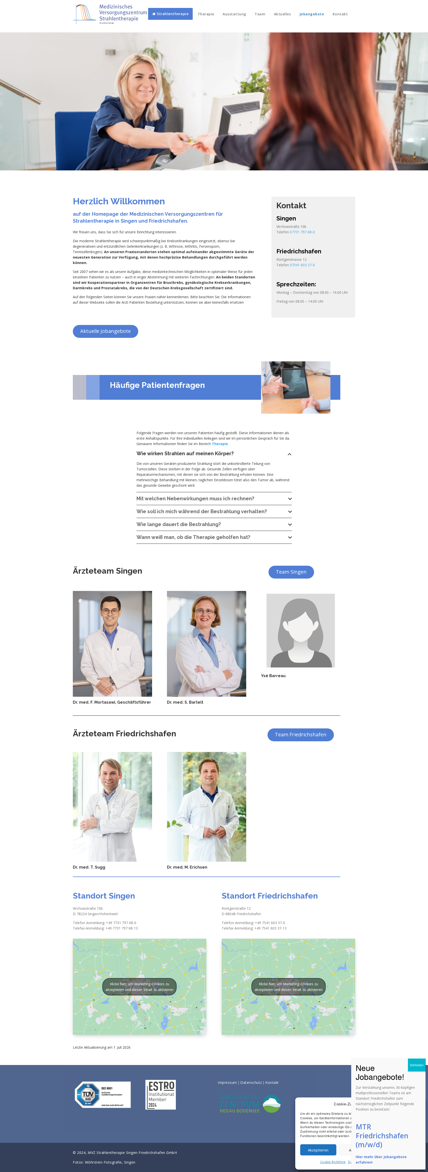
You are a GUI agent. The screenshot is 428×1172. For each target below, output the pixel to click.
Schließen (417, 1065)
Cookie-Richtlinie (333, 1162)
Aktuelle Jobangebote (105, 331)
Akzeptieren (318, 1149)
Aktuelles (282, 14)
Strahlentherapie (172, 13)
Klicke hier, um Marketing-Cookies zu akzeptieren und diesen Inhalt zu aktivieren (139, 987)
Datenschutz (251, 1082)
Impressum (227, 1082)
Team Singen (291, 571)
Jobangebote (311, 14)
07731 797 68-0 (302, 232)
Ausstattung (234, 14)
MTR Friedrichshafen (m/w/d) (382, 1135)
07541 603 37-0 (302, 265)
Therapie (206, 14)
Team (260, 14)
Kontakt (340, 14)
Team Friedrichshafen (300, 734)
